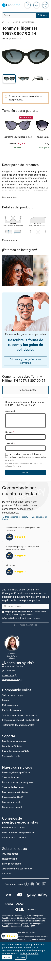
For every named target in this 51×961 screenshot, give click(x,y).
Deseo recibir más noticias (25, 624)
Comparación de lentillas (14, 837)
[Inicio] (3, 22)
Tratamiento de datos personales (18, 724)
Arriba (32, 932)
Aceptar (7, 957)
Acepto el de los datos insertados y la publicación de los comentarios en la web (25, 460)
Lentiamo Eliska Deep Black (18, 137)
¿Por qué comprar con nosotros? (18, 868)
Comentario (11, 411)
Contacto (6, 873)
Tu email (10, 443)
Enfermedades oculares (13, 827)
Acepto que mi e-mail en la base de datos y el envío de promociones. (25, 613)
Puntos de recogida (11, 709)
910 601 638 (8, 675)
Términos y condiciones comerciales (19, 714)
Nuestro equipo (9, 858)
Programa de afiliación (13, 797)
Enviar (25, 472)
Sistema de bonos (11, 777)
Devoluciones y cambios (14, 741)
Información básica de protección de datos (21, 618)
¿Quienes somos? (10, 853)
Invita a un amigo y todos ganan (17, 782)
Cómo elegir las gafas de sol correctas (25, 361)
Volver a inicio (21, 932)
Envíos (5, 700)
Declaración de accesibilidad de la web (21, 719)
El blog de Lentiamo (11, 863)
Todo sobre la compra (12, 695)
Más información (29, 953)
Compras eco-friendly (12, 807)
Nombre (9, 432)
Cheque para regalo (11, 802)
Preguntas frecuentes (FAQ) (15, 751)
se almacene (20, 611)
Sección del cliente (11, 756)
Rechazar (21, 957)
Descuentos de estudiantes (15, 792)
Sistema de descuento (13, 787)
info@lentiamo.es (10, 679)
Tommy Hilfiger (27, 22)
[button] (9, 78)
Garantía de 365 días (12, 746)
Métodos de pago (10, 705)
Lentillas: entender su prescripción (18, 832)
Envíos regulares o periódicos (16, 772)
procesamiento (24, 454)
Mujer (15, 22)
